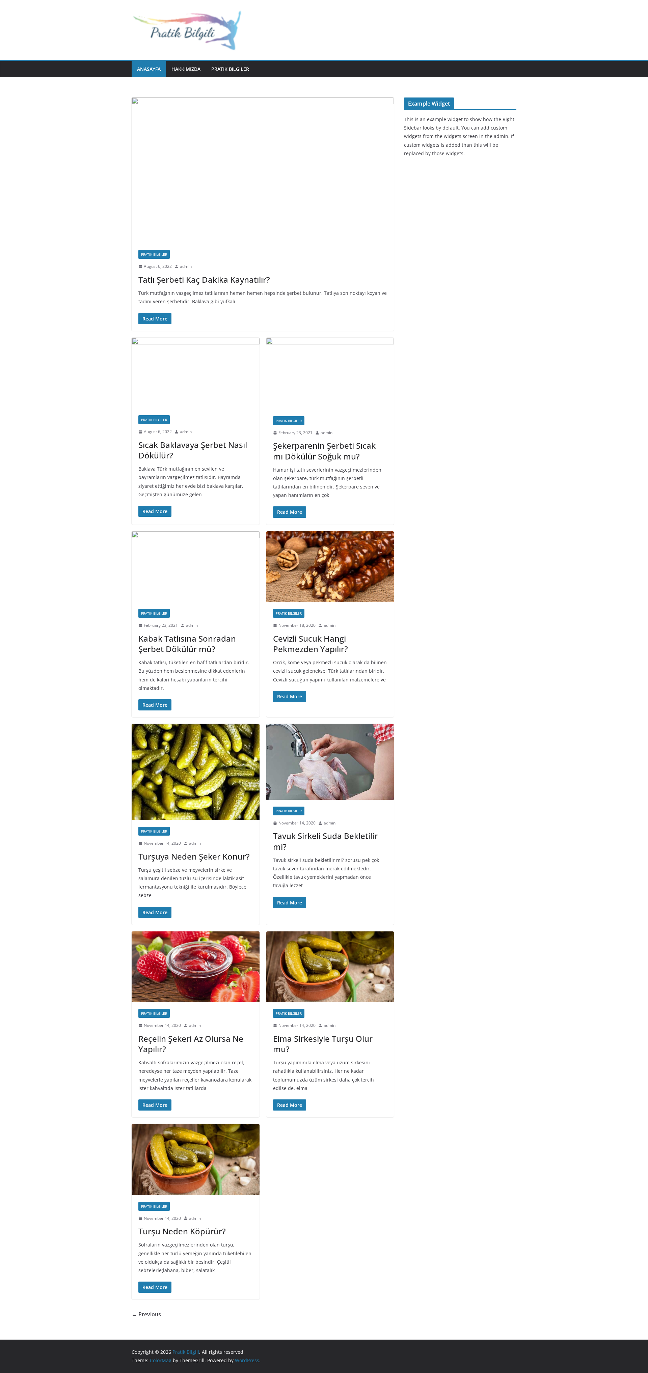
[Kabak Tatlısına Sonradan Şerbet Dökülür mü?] (196, 567)
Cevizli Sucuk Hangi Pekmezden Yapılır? (310, 643)
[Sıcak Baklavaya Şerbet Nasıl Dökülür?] (196, 373)
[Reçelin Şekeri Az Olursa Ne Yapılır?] (196, 967)
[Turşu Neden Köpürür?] (196, 1159)
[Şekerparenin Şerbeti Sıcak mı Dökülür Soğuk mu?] (330, 374)
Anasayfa (149, 69)
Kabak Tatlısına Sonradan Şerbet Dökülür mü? (187, 643)
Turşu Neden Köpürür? (182, 1231)
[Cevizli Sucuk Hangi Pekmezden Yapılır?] (330, 567)
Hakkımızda (185, 69)
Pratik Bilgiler (230, 69)
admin (186, 266)
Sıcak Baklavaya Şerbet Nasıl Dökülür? (192, 450)
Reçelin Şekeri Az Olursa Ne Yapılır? (190, 1044)
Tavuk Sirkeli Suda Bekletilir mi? (325, 841)
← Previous (146, 1314)
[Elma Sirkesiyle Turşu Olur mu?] (330, 967)
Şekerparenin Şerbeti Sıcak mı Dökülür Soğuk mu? (324, 450)
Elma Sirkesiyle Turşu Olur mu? (323, 1044)
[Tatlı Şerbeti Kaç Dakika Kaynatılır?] (263, 170)
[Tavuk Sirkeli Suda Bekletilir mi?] (330, 762)
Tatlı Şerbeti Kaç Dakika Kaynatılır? (204, 279)
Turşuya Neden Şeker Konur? (194, 856)
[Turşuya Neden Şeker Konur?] (196, 772)
